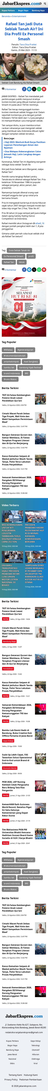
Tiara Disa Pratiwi (28, 44)
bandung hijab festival (30, 367)
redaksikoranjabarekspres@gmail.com (24, 1032)
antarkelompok (11, 361)
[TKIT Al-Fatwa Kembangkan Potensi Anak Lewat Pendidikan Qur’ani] (40, 399)
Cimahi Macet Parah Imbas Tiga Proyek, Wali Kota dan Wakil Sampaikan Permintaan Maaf (17, 417)
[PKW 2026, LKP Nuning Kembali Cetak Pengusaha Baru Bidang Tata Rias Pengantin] (40, 786)
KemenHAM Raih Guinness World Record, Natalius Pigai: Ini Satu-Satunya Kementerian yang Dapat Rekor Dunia (17, 810)
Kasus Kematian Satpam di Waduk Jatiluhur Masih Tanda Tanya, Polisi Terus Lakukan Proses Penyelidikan (17, 460)
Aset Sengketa (31, 361)
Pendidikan (8, 668)
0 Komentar (10, 89)
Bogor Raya (23, 10)
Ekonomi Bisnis (9, 768)
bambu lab (9, 367)
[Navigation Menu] (45, 4)
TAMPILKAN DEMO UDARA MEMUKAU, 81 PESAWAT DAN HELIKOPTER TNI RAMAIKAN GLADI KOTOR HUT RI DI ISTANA (34, 574)
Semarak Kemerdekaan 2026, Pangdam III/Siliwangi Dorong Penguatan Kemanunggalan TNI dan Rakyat (17, 483)
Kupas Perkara (8, 10)
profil (31, 256)
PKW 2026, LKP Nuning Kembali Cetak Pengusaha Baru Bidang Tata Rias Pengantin (15, 786)
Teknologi (35, 1045)
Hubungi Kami (31, 1075)
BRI (26, 373)
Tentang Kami (15, 1075)
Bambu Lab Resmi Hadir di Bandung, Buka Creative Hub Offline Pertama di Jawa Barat (17, 733)
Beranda (6, 16)
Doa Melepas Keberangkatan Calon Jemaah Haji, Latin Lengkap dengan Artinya (22, 154)
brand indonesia (12, 373)
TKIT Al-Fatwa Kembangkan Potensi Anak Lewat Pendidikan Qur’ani (16, 398)
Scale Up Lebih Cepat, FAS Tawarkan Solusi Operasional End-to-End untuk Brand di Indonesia (17, 759)
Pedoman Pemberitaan (30, 1079)
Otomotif (35, 1050)
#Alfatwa (8, 349)
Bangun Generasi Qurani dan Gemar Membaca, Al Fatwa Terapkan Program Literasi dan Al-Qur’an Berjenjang (17, 439)
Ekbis (12, 1063)
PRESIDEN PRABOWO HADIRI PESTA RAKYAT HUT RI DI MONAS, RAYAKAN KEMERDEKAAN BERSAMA (34, 533)
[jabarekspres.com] (21, 4)
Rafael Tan (9, 262)
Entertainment (19, 16)
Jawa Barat (12, 1054)
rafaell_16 (39, 223)
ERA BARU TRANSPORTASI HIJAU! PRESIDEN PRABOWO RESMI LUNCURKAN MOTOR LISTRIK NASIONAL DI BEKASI (10, 575)
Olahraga (36, 1059)
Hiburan (35, 1054)
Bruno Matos (10, 379)
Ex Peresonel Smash (13, 256)
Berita (5, 619)
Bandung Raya (38, 10)
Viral (36, 1063)
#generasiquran (25, 349)
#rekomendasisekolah (14, 355)
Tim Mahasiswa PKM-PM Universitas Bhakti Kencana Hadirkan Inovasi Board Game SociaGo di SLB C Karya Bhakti (17, 833)
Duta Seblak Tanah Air (19, 250)
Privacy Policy (11, 1079)
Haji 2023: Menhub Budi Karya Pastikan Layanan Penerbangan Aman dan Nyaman (24, 145)
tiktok (22, 262)
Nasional (12, 1059)
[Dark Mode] (40, 4)
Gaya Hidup (8, 741)
